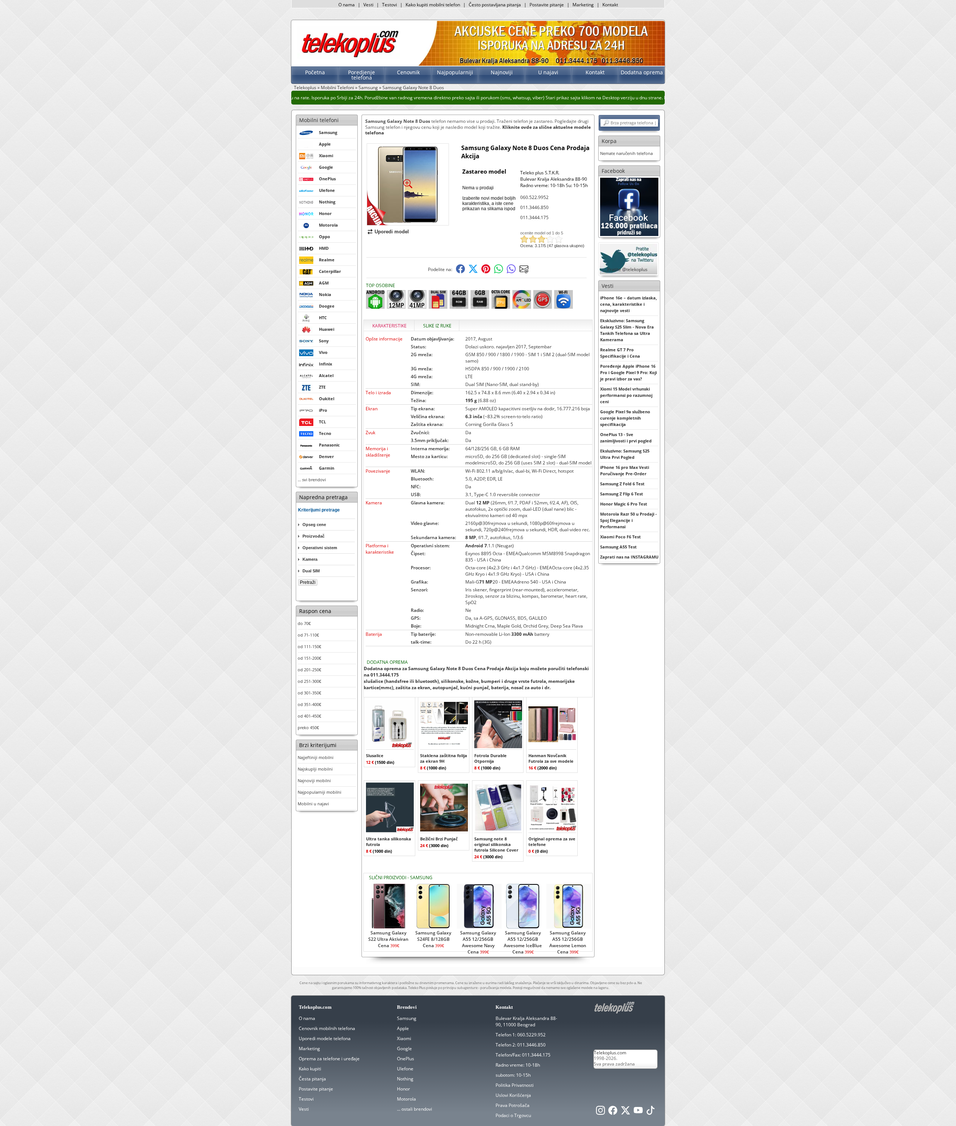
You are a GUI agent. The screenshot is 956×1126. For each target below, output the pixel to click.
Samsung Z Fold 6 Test (622, 483)
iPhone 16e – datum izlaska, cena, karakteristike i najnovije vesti (628, 304)
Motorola (406, 1099)
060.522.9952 (534, 197)
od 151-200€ (309, 658)
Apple (403, 1028)
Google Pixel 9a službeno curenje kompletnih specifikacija (625, 418)
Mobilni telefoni (319, 120)
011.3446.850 (534, 207)
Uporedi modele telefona (325, 1038)
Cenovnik (408, 72)
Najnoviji (502, 72)
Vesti (368, 4)
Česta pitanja (312, 1079)
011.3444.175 (534, 217)
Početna (315, 72)
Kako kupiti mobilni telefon (433, 4)
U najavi (548, 72)
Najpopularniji (455, 72)
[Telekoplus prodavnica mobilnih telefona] (348, 57)
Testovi (389, 4)
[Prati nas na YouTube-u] (638, 1112)
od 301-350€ (309, 693)
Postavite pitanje (547, 4)
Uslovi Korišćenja (513, 1095)
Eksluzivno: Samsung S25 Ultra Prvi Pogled (624, 454)
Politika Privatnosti (515, 1085)
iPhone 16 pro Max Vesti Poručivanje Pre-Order (624, 470)
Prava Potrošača (513, 1105)
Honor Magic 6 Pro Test (623, 504)
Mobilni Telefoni (337, 87)
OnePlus (405, 1058)
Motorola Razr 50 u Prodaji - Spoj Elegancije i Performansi (628, 520)
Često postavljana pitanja (495, 4)
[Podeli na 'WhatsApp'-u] (498, 271)
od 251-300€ (309, 681)
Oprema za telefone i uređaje (329, 1058)
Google (404, 1048)
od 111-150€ (309, 646)
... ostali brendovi (414, 1109)
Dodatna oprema (642, 72)
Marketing (583, 4)
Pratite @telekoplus (627, 269)
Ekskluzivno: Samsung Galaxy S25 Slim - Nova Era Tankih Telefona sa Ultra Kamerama (627, 330)
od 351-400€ (309, 704)
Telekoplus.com (610, 1052)
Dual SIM (311, 571)
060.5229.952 (531, 1035)
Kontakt (610, 4)
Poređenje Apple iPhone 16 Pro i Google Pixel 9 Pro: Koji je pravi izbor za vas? (628, 372)
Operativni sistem (319, 547)
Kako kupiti (310, 1069)
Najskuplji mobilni (315, 769)
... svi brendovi (312, 479)
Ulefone (405, 1069)
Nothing (405, 1079)
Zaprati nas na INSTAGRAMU (629, 557)
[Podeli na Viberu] (511, 271)
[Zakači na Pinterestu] (485, 271)
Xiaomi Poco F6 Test (620, 536)
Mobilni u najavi (313, 803)
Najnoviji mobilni (314, 780)
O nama (346, 4)
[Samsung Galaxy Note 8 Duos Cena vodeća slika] (408, 222)
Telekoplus (305, 87)
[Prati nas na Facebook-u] (629, 206)
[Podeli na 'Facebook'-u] (460, 271)
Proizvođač (313, 536)
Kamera (309, 559)
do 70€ (304, 623)
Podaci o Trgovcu (513, 1115)
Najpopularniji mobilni (319, 792)
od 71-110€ (308, 635)
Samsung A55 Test (618, 547)
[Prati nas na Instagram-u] (600, 1112)
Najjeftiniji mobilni (315, 757)
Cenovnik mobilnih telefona (327, 1028)
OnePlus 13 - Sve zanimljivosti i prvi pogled (626, 438)
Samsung (368, 87)
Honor (403, 1089)
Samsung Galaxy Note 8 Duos (413, 87)
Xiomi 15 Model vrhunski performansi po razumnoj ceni (626, 395)
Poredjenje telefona (361, 75)
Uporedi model (392, 231)
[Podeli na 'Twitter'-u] (473, 271)
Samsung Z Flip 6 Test (621, 494)
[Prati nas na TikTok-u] (651, 1112)
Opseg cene (314, 524)
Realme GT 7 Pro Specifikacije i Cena (620, 353)
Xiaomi (404, 1038)
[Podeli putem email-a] (523, 271)
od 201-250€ (309, 669)
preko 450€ (308, 727)
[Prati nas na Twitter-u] (625, 1112)
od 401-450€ (309, 716)
